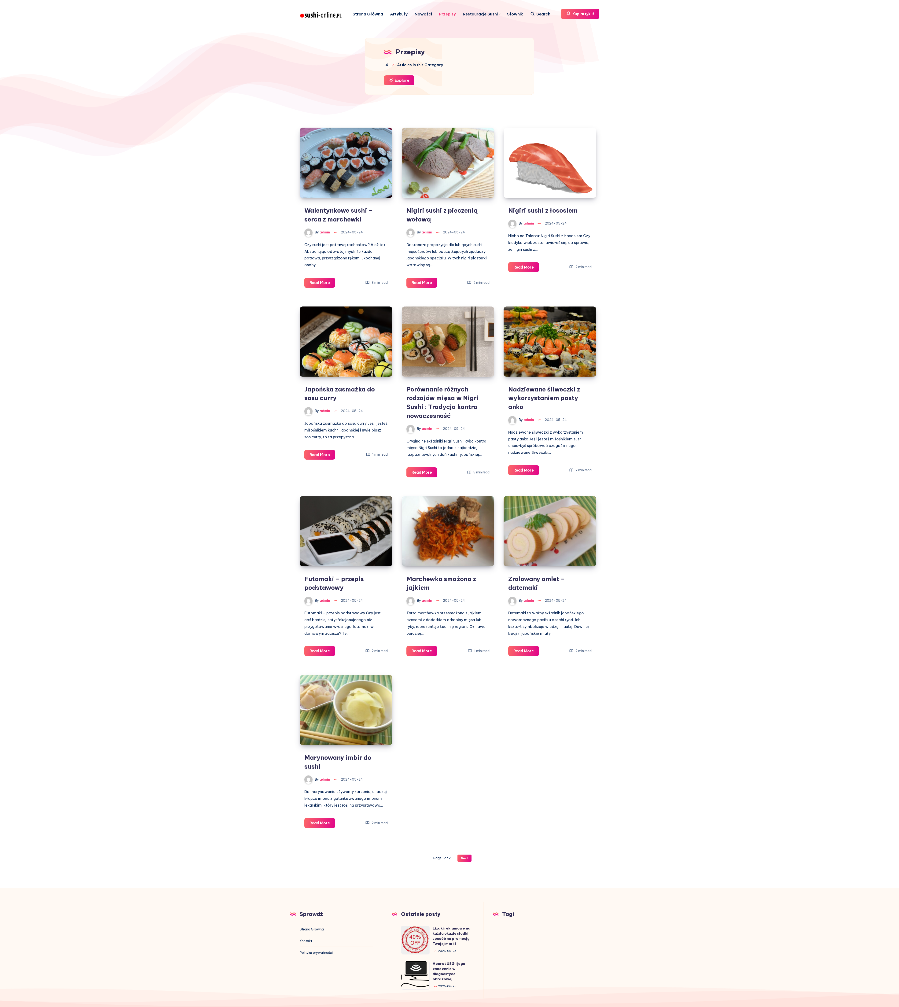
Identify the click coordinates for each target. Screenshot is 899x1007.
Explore (401, 80)
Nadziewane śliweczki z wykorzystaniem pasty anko (544, 398)
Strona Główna (368, 14)
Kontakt (306, 941)
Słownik (515, 14)
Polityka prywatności (316, 953)
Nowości (423, 14)
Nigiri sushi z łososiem (543, 210)
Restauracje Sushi (480, 14)
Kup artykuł (582, 13)
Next (464, 858)
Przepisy (447, 14)
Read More (322, 284)
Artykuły (399, 14)
